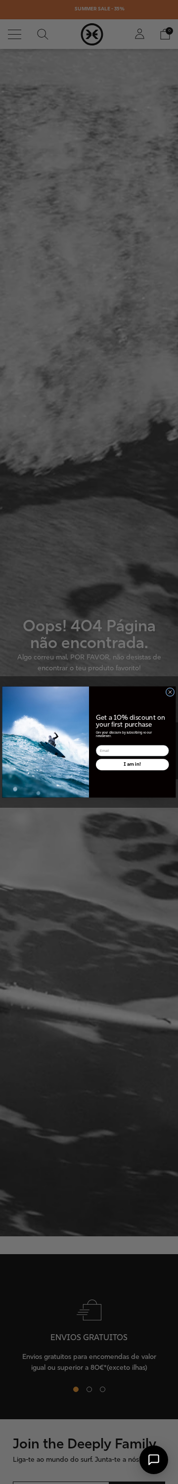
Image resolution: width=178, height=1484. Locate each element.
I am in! (132, 764)
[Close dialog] (170, 692)
